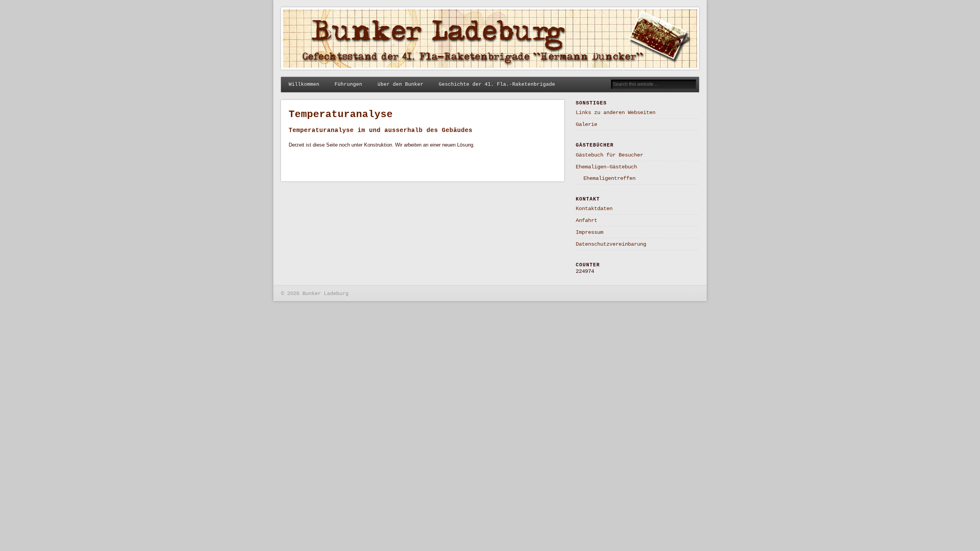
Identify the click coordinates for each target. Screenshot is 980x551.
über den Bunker (400, 84)
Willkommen (304, 84)
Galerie (586, 124)
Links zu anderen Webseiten (615, 112)
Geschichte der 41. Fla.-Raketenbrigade (497, 84)
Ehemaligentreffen (609, 178)
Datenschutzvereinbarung (611, 244)
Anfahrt (586, 220)
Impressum (589, 232)
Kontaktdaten (594, 208)
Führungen (348, 84)
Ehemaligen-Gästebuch (606, 167)
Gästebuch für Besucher (609, 155)
